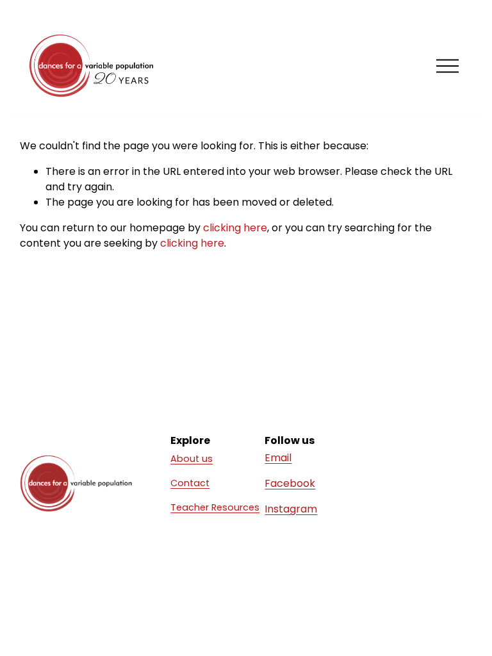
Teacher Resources (214, 507)
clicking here (235, 227)
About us (191, 458)
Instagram (291, 509)
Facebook (290, 483)
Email (278, 457)
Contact (189, 483)
